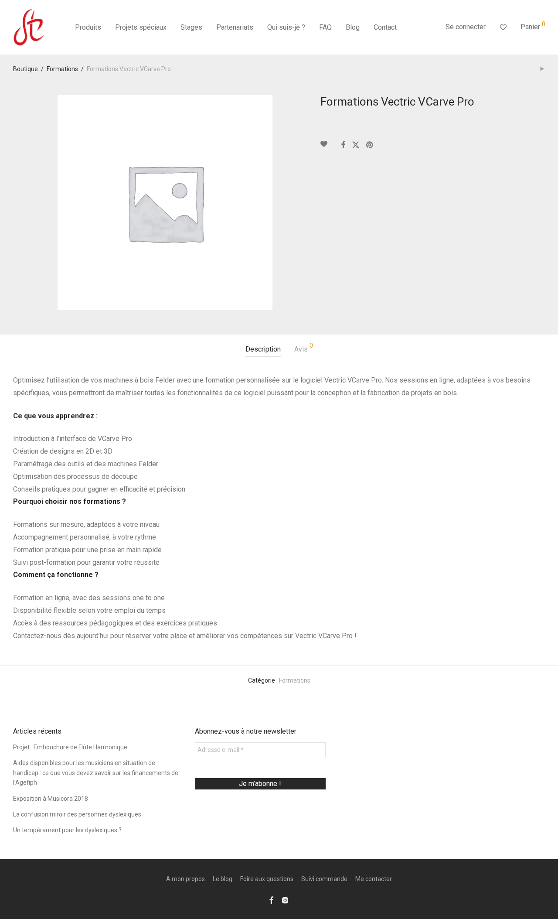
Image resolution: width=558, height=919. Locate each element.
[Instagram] (285, 899)
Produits (88, 27)
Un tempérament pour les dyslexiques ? (67, 830)
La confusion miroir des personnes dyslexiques (77, 814)
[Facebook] (271, 899)
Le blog (222, 878)
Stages (191, 27)
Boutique (25, 68)
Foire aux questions (266, 878)
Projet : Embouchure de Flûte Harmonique (70, 747)
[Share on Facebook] (343, 145)
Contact (385, 27)
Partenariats (234, 27)
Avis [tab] (303, 347)
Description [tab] (263, 349)
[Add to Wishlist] (327, 144)
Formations (62, 68)
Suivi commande (324, 878)
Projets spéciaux (141, 27)
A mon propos (185, 878)
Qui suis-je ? (286, 27)
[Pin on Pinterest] (370, 145)
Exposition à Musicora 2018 (50, 798)
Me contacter (373, 878)
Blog (353, 27)
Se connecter (466, 27)
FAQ (325, 27)
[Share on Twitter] (356, 145)
